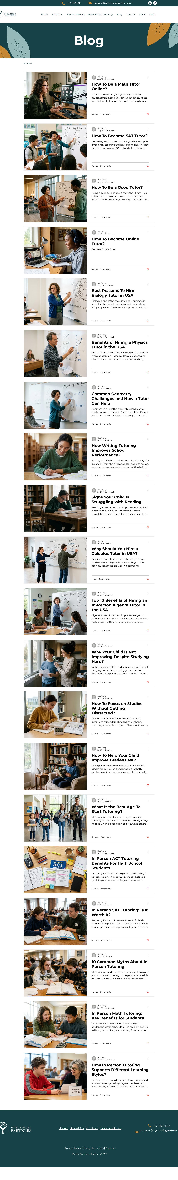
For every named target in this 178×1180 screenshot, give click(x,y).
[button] (75, 14)
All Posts (28, 63)
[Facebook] (150, 3)
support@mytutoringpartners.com (113, 3)
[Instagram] (155, 3)
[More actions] (148, 97)
